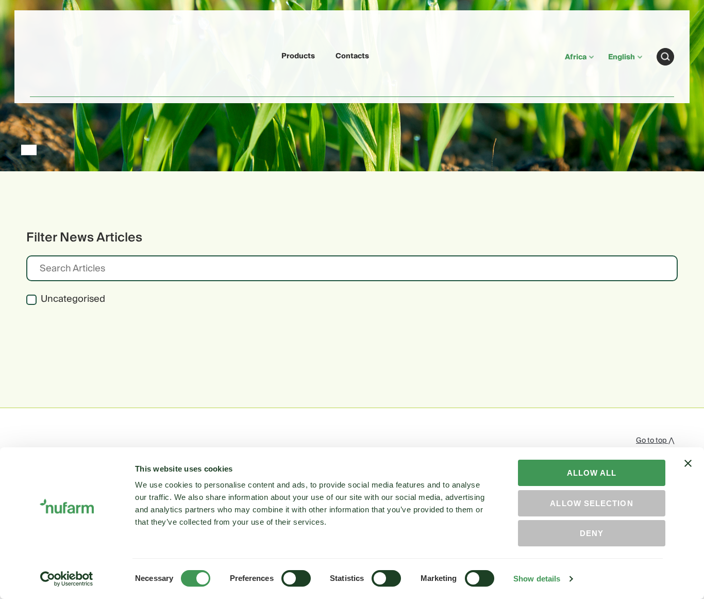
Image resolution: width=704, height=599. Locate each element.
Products (298, 56)
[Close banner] (688, 472)
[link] (54, 55)
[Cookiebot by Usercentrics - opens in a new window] (67, 579)
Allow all (592, 472)
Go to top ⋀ (655, 440)
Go (665, 57)
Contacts (352, 56)
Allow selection (591, 503)
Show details (536, 578)
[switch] (296, 578)
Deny (592, 533)
